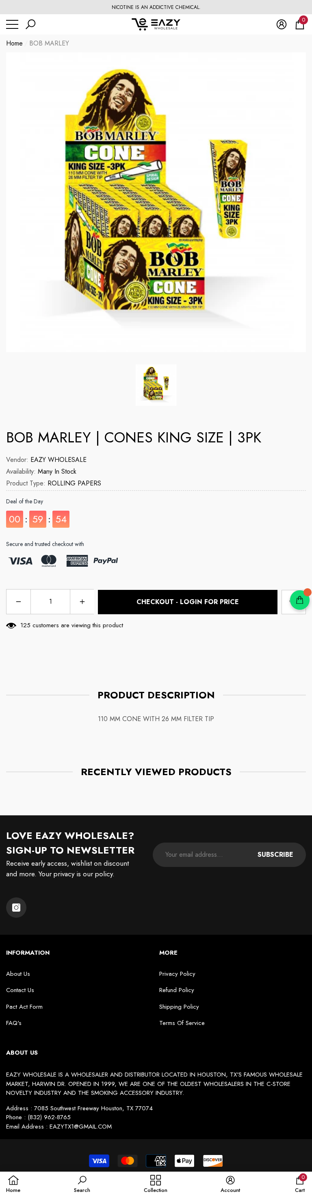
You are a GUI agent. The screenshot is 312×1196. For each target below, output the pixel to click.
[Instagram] (16, 907)
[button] (30, 24)
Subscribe (275, 854)
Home (14, 43)
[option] (156, 7)
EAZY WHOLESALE (58, 459)
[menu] (12, 24)
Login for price (209, 602)
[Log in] (281, 24)
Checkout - (187, 602)
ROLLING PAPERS (74, 483)
